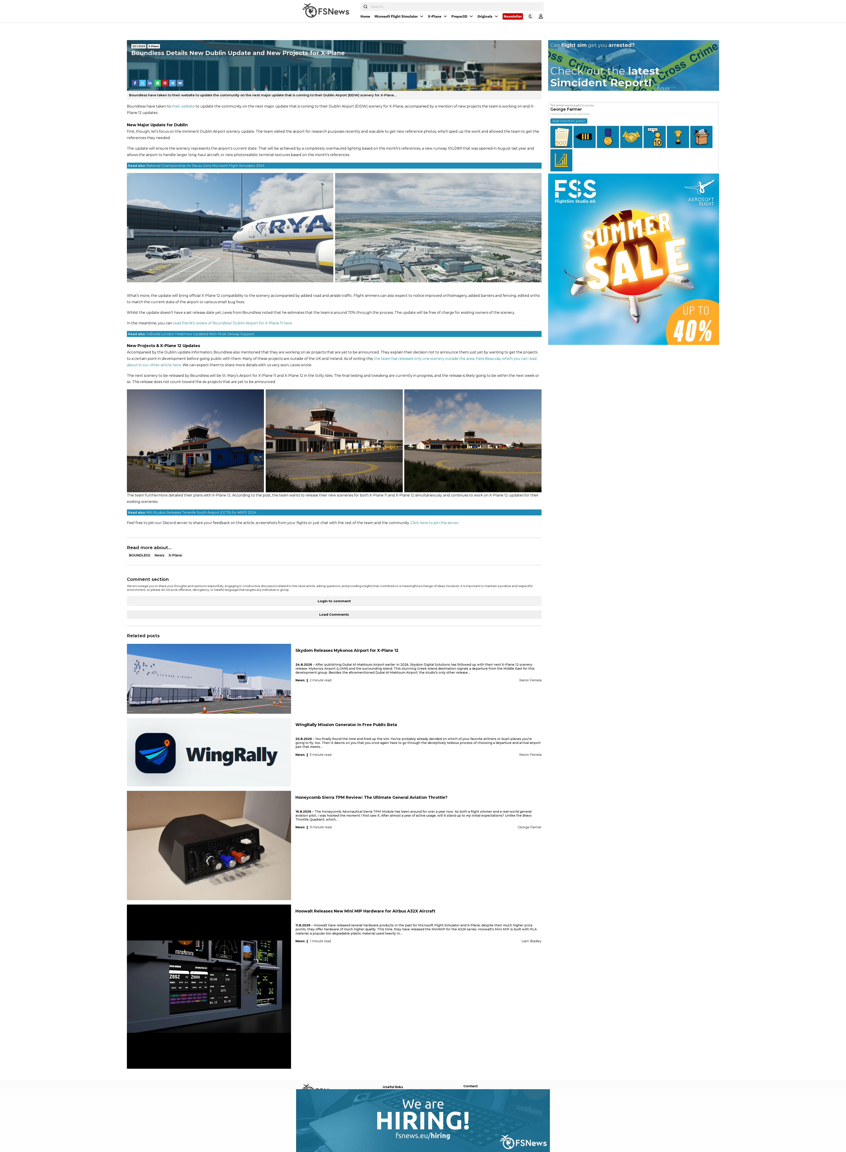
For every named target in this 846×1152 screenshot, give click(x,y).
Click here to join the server (434, 523)
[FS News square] (633, 259)
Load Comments (334, 614)
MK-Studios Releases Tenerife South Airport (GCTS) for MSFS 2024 (192, 512)
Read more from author (569, 121)
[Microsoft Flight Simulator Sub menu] (421, 16)
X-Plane (434, 16)
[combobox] (452, 6)
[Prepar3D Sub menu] (471, 16)
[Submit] (365, 6)
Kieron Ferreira (530, 680)
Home (365, 16)
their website (183, 106)
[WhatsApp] (157, 83)
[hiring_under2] (275, 1120)
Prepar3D (459, 16)
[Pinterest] (165, 83)
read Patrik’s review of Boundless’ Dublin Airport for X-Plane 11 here (232, 323)
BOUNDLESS (139, 555)
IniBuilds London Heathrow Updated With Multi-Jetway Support (191, 334)
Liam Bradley (531, 941)
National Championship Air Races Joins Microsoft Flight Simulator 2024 (196, 166)
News (159, 555)
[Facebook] (135, 83)
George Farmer (530, 827)
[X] (142, 83)
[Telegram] (172, 83)
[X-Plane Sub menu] (445, 16)
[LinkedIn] (150, 83)
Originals (484, 16)
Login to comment (334, 601)
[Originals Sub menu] (496, 16)
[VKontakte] (180, 83)
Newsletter (513, 16)
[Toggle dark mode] (530, 16)
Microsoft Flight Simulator (396, 16)
